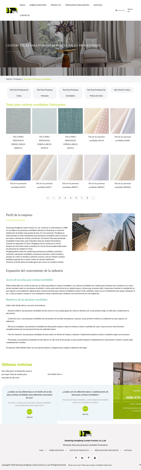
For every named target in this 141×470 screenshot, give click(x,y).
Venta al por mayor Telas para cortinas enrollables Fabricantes (90, 465)
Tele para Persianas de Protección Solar (96, 93)
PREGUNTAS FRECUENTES (77, 5)
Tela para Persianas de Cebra (19, 93)
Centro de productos (79, 450)
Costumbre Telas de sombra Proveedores (44, 241)
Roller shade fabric (13, 286)
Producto (56, 5)
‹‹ (47, 198)
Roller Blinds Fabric (23, 348)
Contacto (25, 15)
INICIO (22, 5)
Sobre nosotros (38, 5)
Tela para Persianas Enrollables (70, 93)
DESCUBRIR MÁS (54, 374)
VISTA (29, 412)
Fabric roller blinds (13, 305)
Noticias (98, 5)
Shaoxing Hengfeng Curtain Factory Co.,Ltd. (23, 228)
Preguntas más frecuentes (107, 450)
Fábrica (32, 9)
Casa (41, 450)
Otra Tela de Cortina (122, 90)
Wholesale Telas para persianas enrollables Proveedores (85, 445)
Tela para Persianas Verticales (45, 93)
